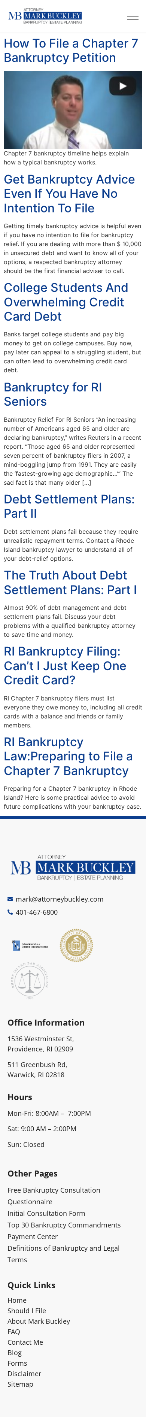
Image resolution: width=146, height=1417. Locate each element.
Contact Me (25, 1342)
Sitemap (20, 1384)
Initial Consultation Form (46, 1213)
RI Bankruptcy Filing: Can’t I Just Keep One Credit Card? (65, 665)
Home (17, 1300)
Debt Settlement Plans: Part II (69, 506)
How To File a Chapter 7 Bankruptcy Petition (71, 50)
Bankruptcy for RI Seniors (53, 394)
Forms (17, 1363)
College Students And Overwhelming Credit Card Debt (66, 302)
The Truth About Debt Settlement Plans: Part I (70, 582)
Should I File (26, 1310)
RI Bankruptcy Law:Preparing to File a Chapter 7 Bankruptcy (68, 756)
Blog (14, 1352)
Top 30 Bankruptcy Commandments (64, 1224)
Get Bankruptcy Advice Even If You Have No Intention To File (69, 193)
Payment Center (32, 1236)
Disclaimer (24, 1373)
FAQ (13, 1331)
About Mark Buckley (38, 1321)
